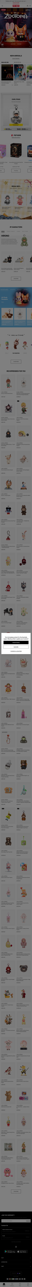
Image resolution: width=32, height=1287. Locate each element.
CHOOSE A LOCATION (16, 651)
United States (16, 642)
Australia (16, 647)
